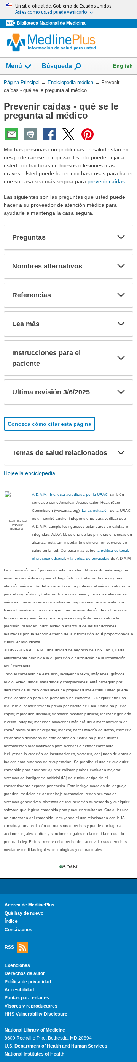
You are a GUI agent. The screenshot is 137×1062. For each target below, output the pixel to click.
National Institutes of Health (34, 1054)
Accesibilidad (19, 989)
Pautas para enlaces (27, 997)
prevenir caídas (106, 181)
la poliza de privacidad (90, 558)
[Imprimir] (30, 134)
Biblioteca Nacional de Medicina (51, 23)
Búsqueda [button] (57, 66)
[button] (121, 237)
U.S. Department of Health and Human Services (56, 1046)
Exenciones (17, 965)
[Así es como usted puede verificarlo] (68, 9)
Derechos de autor (25, 973)
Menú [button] (14, 66)
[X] (68, 134)
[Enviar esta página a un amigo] (11, 134)
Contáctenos (18, 929)
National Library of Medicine (35, 1030)
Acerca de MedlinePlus (29, 905)
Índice (11, 921)
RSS (9, 947)
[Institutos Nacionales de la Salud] (11, 23)
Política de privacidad (28, 981)
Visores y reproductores (31, 1006)
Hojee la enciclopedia (29, 473)
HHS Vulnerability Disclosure (36, 1014)
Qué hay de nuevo (24, 913)
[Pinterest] (87, 134)
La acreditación (95, 510)
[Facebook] (49, 134)
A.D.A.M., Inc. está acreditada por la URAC (70, 494)
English (123, 66)
